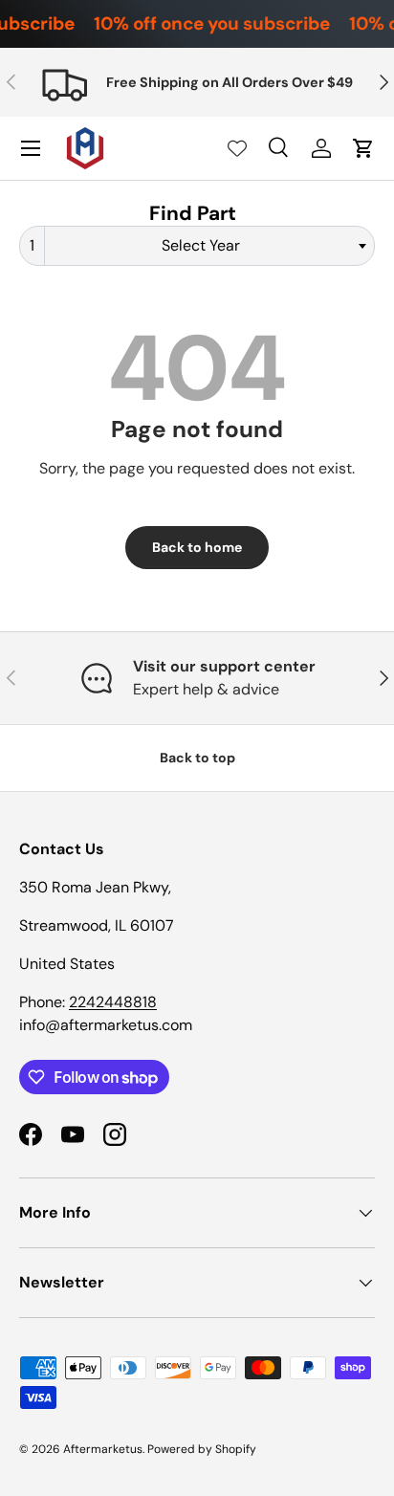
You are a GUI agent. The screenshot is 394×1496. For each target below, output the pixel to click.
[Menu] (31, 148)
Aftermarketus (102, 1449)
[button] (363, 148)
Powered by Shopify (201, 1449)
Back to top (197, 757)
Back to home (197, 547)
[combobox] (197, 246)
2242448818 (113, 1002)
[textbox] (206, 246)
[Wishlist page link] (237, 148)
